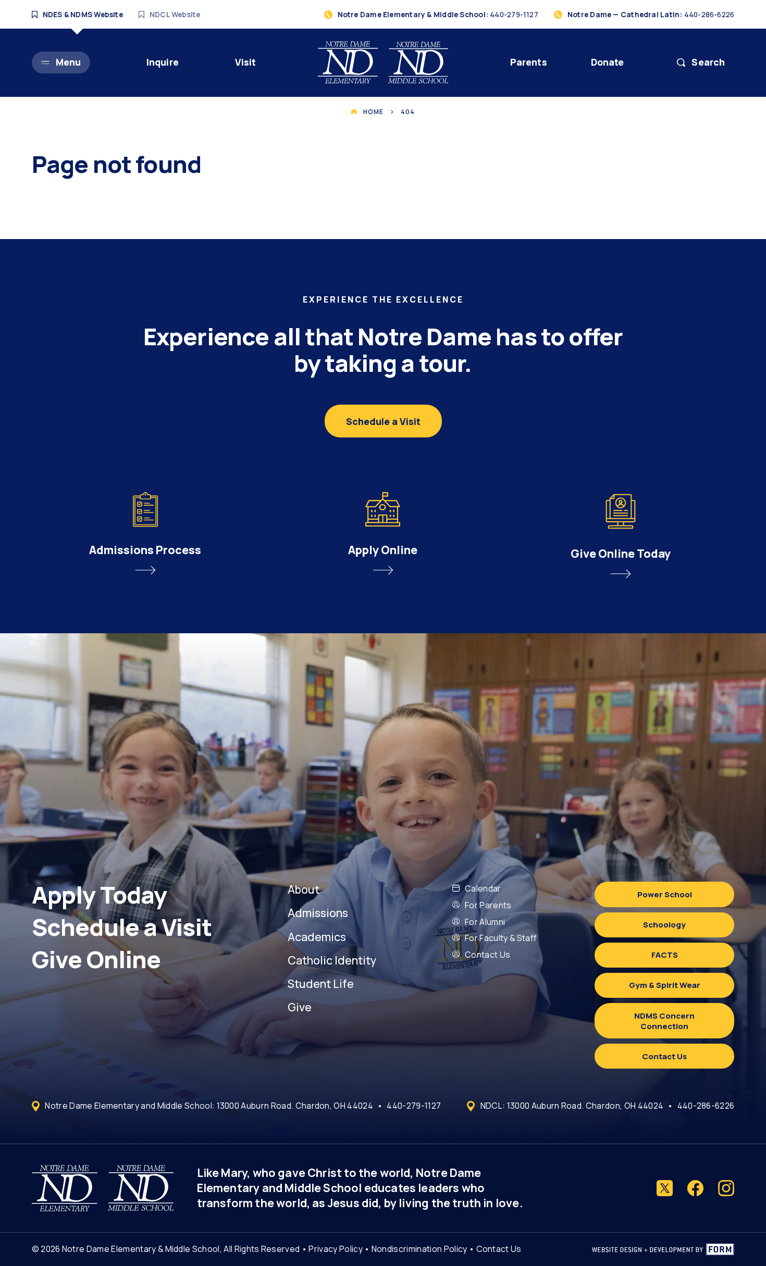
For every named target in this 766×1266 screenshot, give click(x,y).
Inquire (162, 62)
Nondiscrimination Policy (419, 1249)
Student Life (321, 983)
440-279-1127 (414, 1105)
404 (408, 111)
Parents (528, 62)
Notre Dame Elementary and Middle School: (209, 1105)
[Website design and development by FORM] (663, 1249)
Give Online (98, 959)
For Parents (488, 905)
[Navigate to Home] (383, 62)
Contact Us (487, 954)
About (303, 889)
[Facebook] (695, 1188)
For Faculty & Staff (501, 938)
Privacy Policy (335, 1249)
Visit (245, 62)
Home (373, 111)
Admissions (318, 912)
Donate (607, 62)
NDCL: (571, 1105)
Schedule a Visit (124, 927)
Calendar (483, 888)
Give (300, 1006)
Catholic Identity (332, 960)
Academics (317, 936)
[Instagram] (726, 1188)
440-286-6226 (706, 1105)
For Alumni (485, 921)
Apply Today (101, 895)
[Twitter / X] (665, 1188)
